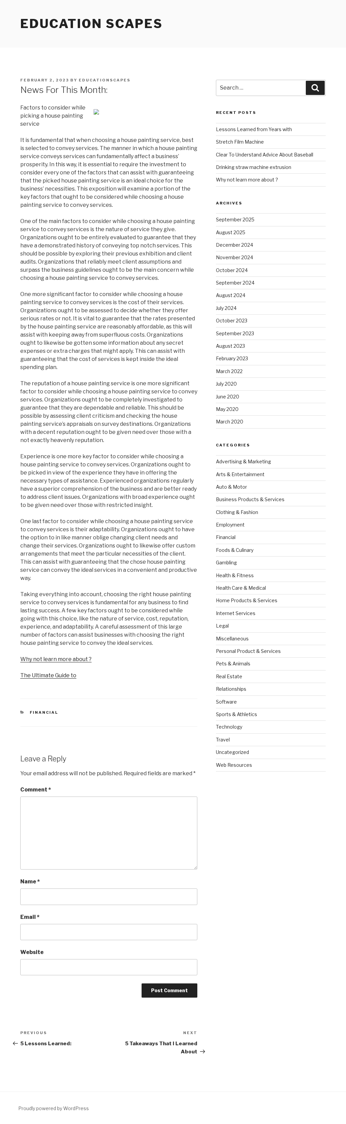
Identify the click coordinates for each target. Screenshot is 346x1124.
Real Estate (229, 676)
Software (226, 702)
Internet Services (235, 613)
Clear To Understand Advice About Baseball (264, 154)
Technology (229, 727)
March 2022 (229, 371)
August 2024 (230, 295)
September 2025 (235, 219)
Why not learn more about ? (56, 659)
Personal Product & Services (248, 651)
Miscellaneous (232, 638)
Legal (222, 626)
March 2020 (229, 421)
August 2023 (230, 346)
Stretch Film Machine (240, 142)
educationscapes (104, 80)
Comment (35, 789)
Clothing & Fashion (237, 512)
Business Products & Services (250, 499)
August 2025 (230, 232)
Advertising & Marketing (243, 461)
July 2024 (226, 308)
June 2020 (227, 396)
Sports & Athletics (236, 714)
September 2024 (235, 283)
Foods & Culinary (234, 550)
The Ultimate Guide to (48, 675)
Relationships (231, 689)
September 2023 (235, 333)
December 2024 (234, 245)
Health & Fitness (235, 575)
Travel (223, 739)
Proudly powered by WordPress (53, 1108)
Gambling (226, 562)
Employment (230, 525)
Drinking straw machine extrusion (253, 167)
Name (30, 881)
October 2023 (231, 320)
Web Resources (234, 765)
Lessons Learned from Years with (254, 129)
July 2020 (226, 384)
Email (30, 917)
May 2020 (227, 409)
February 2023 (232, 358)
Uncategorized (232, 752)
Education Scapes (91, 23)
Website (32, 952)
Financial (44, 712)
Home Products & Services (246, 600)
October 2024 (232, 270)
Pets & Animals (233, 663)
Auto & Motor (231, 487)
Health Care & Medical (241, 588)
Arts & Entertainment (240, 474)
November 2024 (234, 257)
